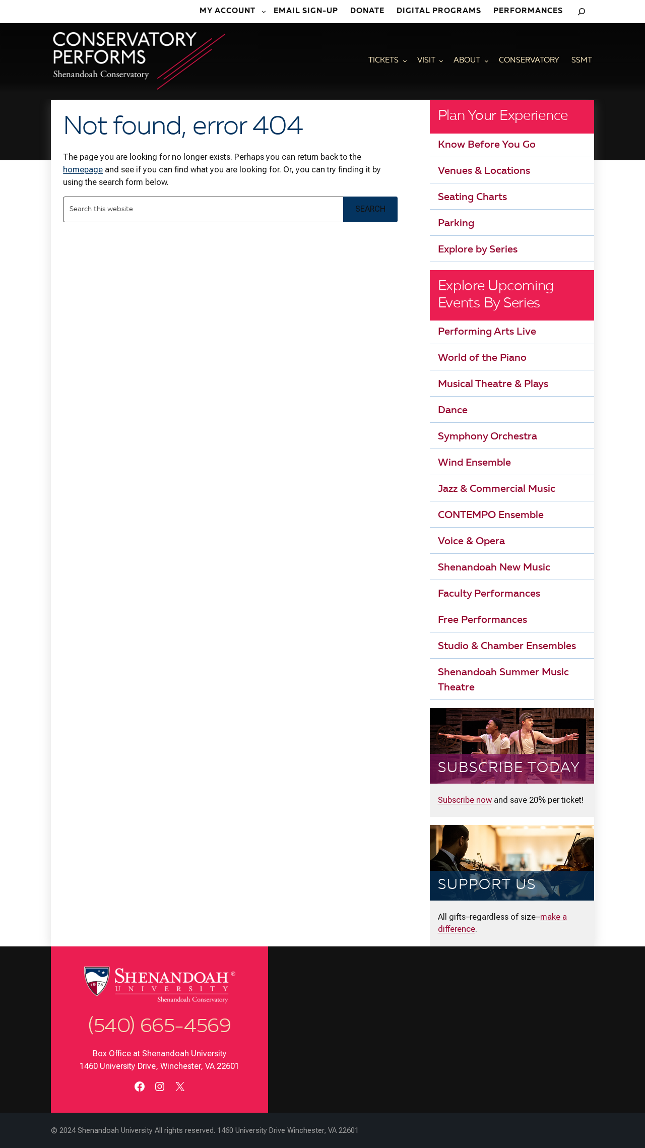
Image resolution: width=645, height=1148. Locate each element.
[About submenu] (486, 61)
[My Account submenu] (265, 12)
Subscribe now (465, 800)
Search (370, 209)
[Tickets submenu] (405, 61)
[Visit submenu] (441, 61)
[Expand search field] (581, 11)
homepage (83, 169)
